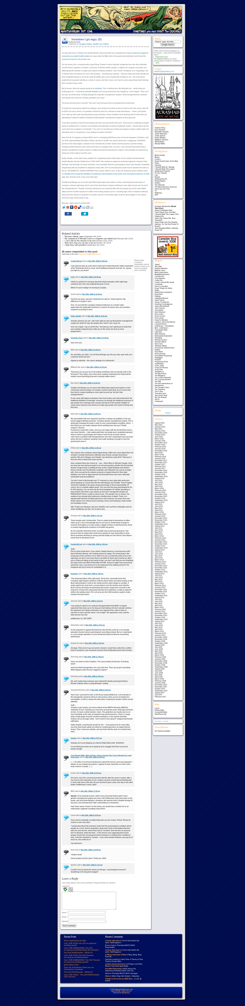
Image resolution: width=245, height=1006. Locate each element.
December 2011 (161, 590)
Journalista (159, 310)
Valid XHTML (116, 991)
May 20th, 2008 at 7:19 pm (90, 791)
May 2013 (158, 556)
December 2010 (161, 613)
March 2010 (159, 631)
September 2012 (161, 572)
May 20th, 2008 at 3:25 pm (94, 643)
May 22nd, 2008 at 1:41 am (93, 865)
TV (156, 191)
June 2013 (159, 554)
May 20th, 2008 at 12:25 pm (90, 383)
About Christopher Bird (163, 210)
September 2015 (161, 500)
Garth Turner (159, 300)
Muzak (157, 177)
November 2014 (161, 520)
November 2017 (161, 463)
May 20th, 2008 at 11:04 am (92, 294)
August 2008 (159, 669)
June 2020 (159, 437)
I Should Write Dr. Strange (165, 167)
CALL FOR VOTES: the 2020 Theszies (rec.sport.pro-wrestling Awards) (78, 956)
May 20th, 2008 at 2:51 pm (95, 625)
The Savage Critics (162, 387)
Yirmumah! (159, 401)
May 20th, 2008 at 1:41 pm (92, 515)
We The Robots (161, 397)
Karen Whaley (160, 138)
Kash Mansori (160, 312)
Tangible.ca (159, 372)
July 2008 (158, 671)
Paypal (167, 413)
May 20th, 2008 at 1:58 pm (93, 574)
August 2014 (159, 526)
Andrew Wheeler (161, 268)
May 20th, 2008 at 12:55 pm (91, 414)
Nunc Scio (159, 344)
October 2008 (160, 665)
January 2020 (160, 441)
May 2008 (158, 675)
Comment (65, 886)
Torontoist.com (160, 393)
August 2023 (159, 423)
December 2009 (161, 637)
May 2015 (158, 508)
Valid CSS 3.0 (126, 991)
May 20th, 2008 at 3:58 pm (94, 657)
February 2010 (160, 633)
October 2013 (160, 546)
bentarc (73, 738)
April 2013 (159, 558)
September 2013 (161, 548)
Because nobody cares (74, 236)
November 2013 (161, 544)
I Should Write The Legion (165, 169)
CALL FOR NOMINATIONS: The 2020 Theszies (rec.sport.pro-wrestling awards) (82, 961)
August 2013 (159, 550)
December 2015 (161, 494)
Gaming (158, 165)
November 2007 (161, 687)
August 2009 (159, 645)
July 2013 (158, 552)
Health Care (97, 44)
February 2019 (160, 447)
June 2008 (159, 673)
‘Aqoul (157, 264)
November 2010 (161, 615)
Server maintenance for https (75, 941)
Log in (157, 708)
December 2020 (161, 433)
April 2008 (159, 677)
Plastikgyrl (159, 358)
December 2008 (161, 661)
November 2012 (161, 568)
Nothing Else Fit (161, 179)
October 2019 (160, 445)
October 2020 (160, 435)
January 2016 (160, 492)
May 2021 (158, 429)
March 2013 (159, 560)
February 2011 (160, 609)
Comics (157, 159)
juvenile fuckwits (91, 92)
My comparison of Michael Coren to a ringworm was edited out (90, 239)
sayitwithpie (159, 364)
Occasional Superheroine (164, 348)
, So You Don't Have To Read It (167, 224)
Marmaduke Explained (163, 336)
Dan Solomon (160, 130)
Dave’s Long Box (161, 286)
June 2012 (159, 578)
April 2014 (159, 534)
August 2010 (159, 621)
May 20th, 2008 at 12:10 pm (97, 367)
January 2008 (160, 683)
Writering (158, 193)
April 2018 (159, 453)
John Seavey (160, 308)
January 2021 (160, 431)
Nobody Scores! (161, 340)
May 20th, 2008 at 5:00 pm (95, 757)
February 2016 (160, 490)
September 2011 (161, 596)
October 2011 (160, 594)
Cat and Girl (159, 276)
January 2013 (160, 564)
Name (65, 913)
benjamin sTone (77, 338)
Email (64, 917)
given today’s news (71, 965)
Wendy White (160, 144)
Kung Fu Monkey (161, 320)
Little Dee (158, 332)
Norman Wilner (160, 342)
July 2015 (158, 504)
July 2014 (158, 528)
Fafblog (157, 296)
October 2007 (160, 689)
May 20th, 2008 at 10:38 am (91, 277)
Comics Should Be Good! (164, 282)
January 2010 (160, 635)
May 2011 (158, 603)
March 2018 (159, 455)
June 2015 (159, 506)
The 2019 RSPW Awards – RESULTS (78, 972)
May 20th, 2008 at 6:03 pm (91, 773)
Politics (106, 44)
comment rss (83, 254)
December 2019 (161, 443)
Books (157, 157)
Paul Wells (159, 352)
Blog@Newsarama (162, 274)
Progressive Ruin (161, 362)
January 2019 (160, 449)
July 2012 (158, 576)
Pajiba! (157, 350)
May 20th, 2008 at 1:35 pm (91, 448)
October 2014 (160, 522)
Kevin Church (160, 316)
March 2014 (159, 536)
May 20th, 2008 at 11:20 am (97, 316)
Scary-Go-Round (161, 368)
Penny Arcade (160, 354)
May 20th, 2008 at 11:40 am (91, 350)
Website (65, 921)
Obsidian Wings (161, 346)
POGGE (158, 360)
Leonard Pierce (161, 324)
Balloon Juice (160, 270)
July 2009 (158, 647)
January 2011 (160, 611)
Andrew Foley (160, 128)
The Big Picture (160, 374)
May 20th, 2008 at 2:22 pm (93, 601)
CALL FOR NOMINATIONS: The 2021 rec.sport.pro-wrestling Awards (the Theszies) (81, 949)
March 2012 (159, 584)
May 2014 (158, 532)
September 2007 (161, 691)
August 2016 (159, 478)
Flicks (157, 163)
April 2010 (159, 629)
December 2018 (161, 451)
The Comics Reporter (163, 378)
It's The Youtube (161, 173)
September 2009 (161, 643)
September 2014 (161, 524)
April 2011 (158, 605)
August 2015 (159, 502)
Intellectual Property (162, 171)
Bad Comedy (160, 155)
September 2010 (161, 619)
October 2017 (160, 465)
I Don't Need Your (165, 212)
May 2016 (158, 484)
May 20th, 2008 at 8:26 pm (91, 815)
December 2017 (161, 461)
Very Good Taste (161, 395)
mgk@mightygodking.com (164, 71)
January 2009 (160, 659)
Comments (161, 712)
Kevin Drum (159, 318)
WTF (156, 195)
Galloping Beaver (161, 298)
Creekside (159, 284)
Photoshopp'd (160, 181)
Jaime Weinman (161, 134)
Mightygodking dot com (124, 989)
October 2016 (160, 475)
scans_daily (159, 366)
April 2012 (159, 582)
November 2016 (161, 473)
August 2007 (159, 693)
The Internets (160, 185)
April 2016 (159, 486)
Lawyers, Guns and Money (165, 322)
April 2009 (159, 653)
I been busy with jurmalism (76, 245)
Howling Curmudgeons (164, 304)
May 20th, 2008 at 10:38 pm (91, 850)
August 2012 (159, 574)
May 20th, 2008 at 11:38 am (99, 338)
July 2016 (158, 480)
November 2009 (161, 639)
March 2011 (159, 607)
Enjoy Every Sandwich (163, 292)
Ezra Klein (159, 294)
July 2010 (158, 623)
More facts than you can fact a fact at (80, 243)
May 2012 (158, 580)
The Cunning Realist (163, 380)
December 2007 (161, 685)
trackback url (96, 254)
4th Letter (158, 266)
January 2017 (160, 469)
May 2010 (158, 627)
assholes (98, 88)
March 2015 (159, 512)
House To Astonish (162, 302)
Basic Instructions (161, 272)
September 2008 (161, 667)
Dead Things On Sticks (163, 288)
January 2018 (160, 459)
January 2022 (160, 427)
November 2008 (161, 663)
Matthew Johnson (161, 140)
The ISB (158, 382)
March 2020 (159, 439)
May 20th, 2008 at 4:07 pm (92, 738)
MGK (78, 42)
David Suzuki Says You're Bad (166, 161)
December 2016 (161, 471)
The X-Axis (159, 391)
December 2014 (161, 518)
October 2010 (160, 617)
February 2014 (160, 538)
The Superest (160, 389)
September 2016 (161, 476)
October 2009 (160, 641)
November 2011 (161, 592)
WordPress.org (160, 714)
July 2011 (158, 600)
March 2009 (159, 655)
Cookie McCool (76, 261)
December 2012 (161, 566)
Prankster (74, 574)
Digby (157, 290)
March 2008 (159, 679)
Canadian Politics (85, 44)
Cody (73, 277)
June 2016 (159, 482)
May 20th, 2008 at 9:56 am (97, 261)
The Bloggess (160, 376)
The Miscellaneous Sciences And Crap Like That (166, 188)
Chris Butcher (160, 278)
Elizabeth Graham (162, 132)
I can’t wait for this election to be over (80, 241)
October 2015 (160, 498)
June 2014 (159, 530)
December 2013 (161, 542)
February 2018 (160, 457)
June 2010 (159, 625)
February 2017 (160, 467)
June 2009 (159, 649)
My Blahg (158, 338)
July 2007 (158, 695)
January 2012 (160, 588)
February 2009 (160, 657)
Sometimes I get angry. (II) (86, 39)
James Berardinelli (162, 306)
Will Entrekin (159, 142)
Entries (159, 710)
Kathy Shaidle (76, 316)
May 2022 (158, 425)
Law (156, 175)
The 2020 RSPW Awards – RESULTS (78, 953)
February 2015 (160, 514)
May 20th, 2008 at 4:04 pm (94, 676)
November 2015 (161, 496)
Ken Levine (159, 314)
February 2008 (160, 681)
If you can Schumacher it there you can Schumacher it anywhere (79, 968)
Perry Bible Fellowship (163, 356)
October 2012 (160, 570)
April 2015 (159, 510)
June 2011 (159, 601)
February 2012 (160, 586)
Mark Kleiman (160, 334)
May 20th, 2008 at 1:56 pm (98, 544)
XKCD (157, 399)
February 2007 (160, 697)
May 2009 (158, 651)
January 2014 (160, 540)
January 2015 (160, 516)
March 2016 (159, 488)
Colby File (158, 280)
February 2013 (160, 562)
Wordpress (126, 993)
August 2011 (159, 598)
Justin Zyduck (160, 136)
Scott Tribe (159, 370)
